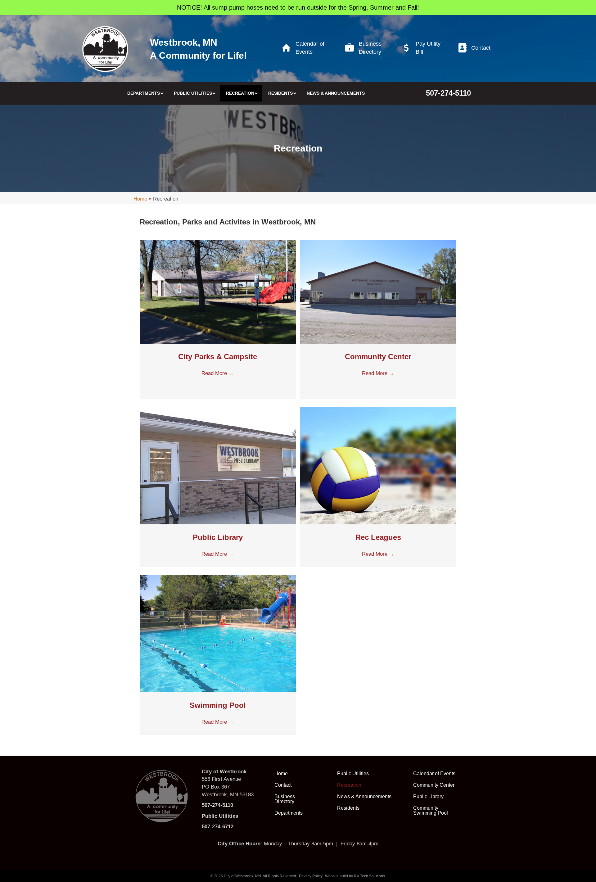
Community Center (378, 356)
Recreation (349, 785)
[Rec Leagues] (378, 465)
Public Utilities (353, 773)
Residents (348, 808)
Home (140, 199)
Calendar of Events (434, 773)
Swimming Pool (218, 705)
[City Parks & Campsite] (218, 291)
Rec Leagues (378, 537)
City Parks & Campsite (217, 356)
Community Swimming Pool (430, 810)
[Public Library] (218, 465)
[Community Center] (378, 291)
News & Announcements (364, 796)
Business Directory (284, 799)
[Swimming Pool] (218, 633)
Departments (288, 813)
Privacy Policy (310, 876)
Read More (217, 373)
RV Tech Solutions (369, 876)
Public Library (218, 537)
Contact (282, 785)
